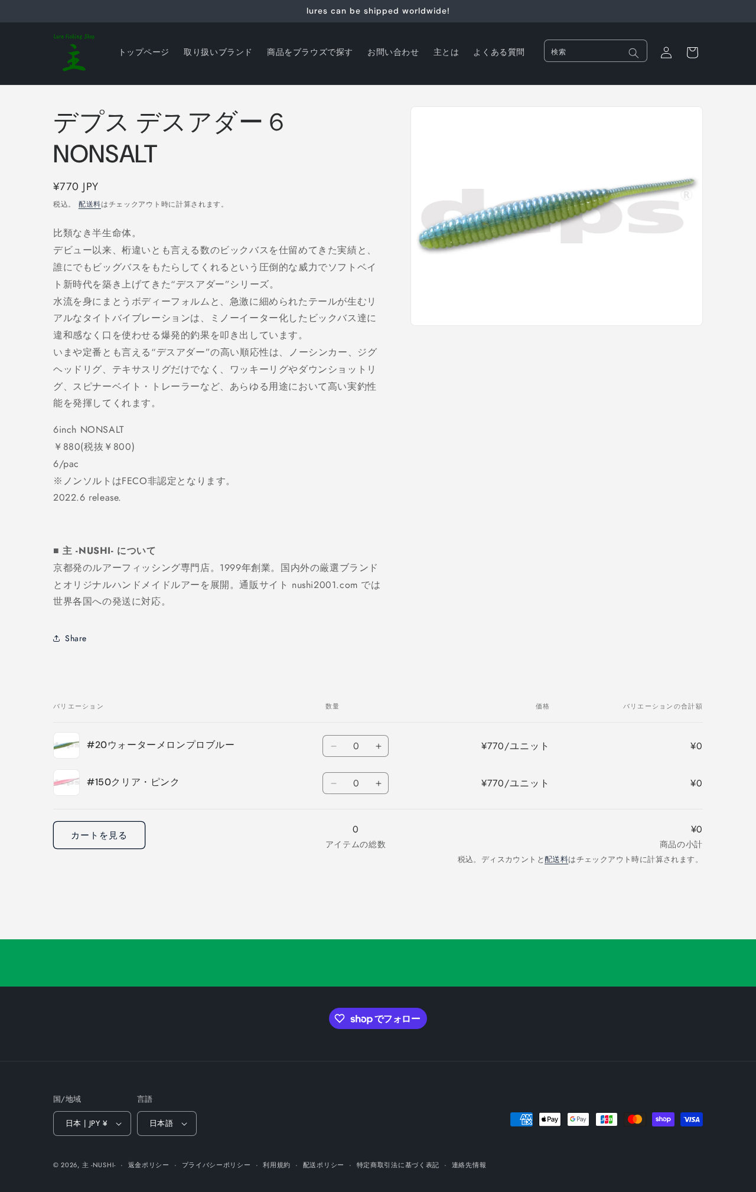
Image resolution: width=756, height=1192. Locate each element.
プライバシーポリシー (216, 1165)
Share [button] (76, 638)
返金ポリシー (149, 1165)
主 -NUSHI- (99, 1165)
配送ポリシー (323, 1165)
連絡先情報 (469, 1165)
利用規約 (277, 1165)
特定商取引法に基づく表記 (398, 1165)
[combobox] (596, 50)
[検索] (634, 53)
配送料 (90, 204)
